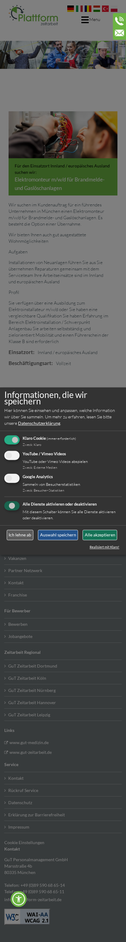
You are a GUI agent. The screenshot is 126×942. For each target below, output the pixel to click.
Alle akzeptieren (100, 535)
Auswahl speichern (58, 535)
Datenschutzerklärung (39, 423)
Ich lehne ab (20, 535)
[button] (18, 899)
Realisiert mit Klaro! (104, 547)
